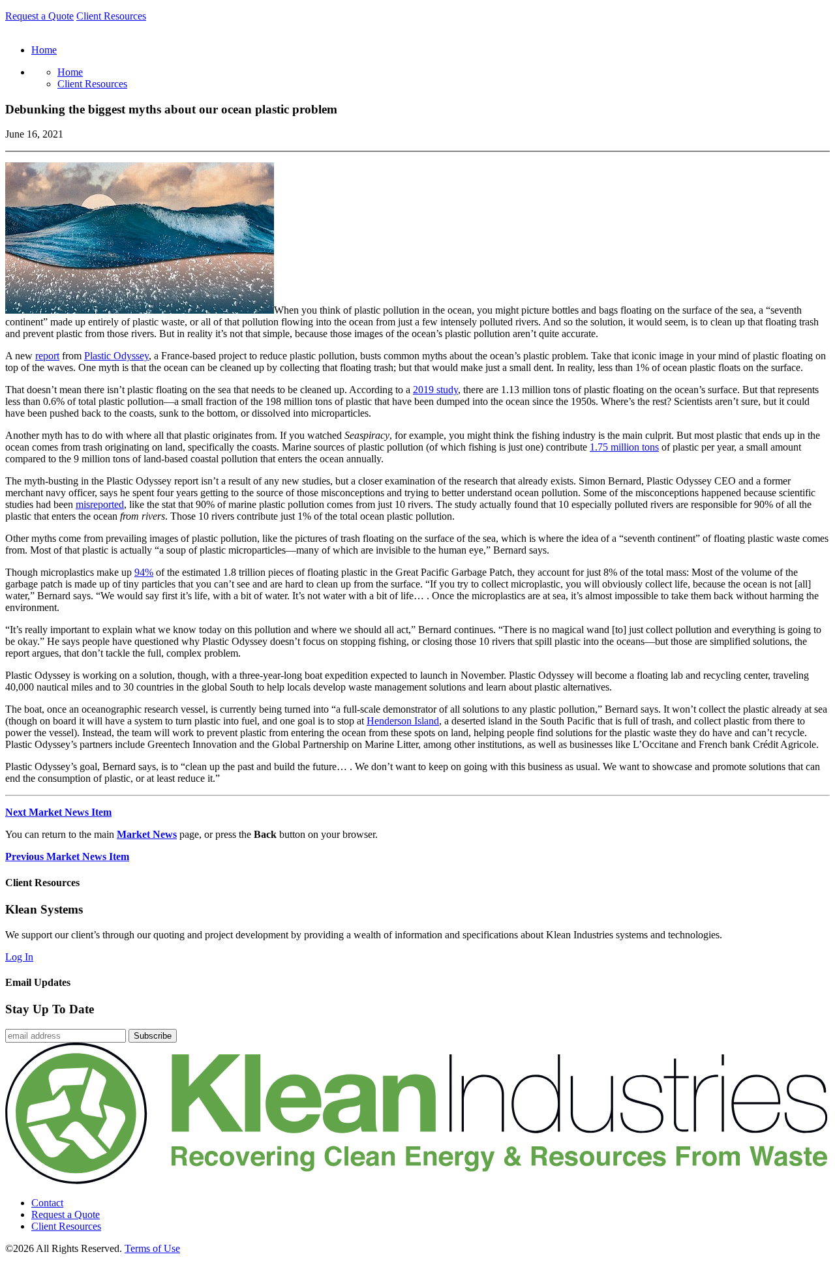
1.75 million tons (624, 447)
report (47, 355)
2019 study (435, 389)
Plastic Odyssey (116, 355)
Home (70, 72)
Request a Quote (39, 16)
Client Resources (111, 16)
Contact (47, 1202)
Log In (19, 956)
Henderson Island (403, 720)
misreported (100, 504)
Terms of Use (152, 1248)
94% (143, 572)
